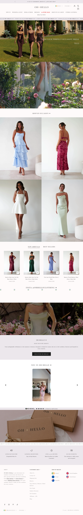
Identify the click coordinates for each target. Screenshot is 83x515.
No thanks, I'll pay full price (21, 274)
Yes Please (21, 267)
